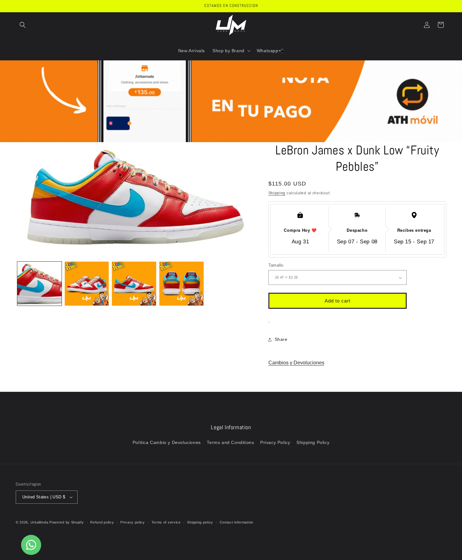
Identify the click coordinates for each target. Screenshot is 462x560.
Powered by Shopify (66, 522)
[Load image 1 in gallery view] (39, 284)
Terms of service (166, 522)
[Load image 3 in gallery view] (134, 284)
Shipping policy (200, 522)
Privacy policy (132, 522)
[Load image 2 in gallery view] (87, 284)
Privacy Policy (275, 442)
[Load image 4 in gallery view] (181, 284)
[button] (23, 25)
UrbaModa (39, 522)
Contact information (236, 522)
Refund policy (102, 522)
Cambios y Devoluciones (296, 362)
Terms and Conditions (230, 442)
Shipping (277, 193)
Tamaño (275, 265)
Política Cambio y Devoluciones (167, 442)
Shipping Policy (312, 442)
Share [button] (281, 339)
